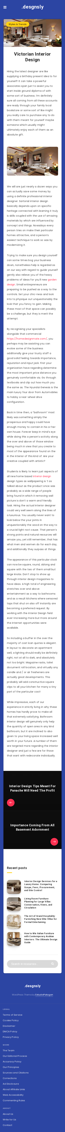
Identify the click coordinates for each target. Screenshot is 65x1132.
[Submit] (53, 963)
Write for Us (9, 1119)
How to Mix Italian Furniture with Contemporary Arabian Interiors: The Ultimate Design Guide (40, 938)
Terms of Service (13, 1014)
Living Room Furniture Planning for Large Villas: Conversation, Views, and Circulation (38, 903)
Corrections (10, 1078)
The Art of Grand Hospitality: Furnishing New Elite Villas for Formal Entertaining (40, 919)
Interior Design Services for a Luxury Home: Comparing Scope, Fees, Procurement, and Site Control (40, 886)
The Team (8, 1050)
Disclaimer (9, 1026)
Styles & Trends (18, 24)
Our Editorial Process (15, 1056)
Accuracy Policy (12, 1061)
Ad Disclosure (11, 1083)
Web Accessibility (13, 1095)
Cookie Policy (11, 1020)
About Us (8, 1114)
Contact (7, 1125)
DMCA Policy (10, 1031)
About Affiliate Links (14, 1089)
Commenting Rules (14, 1100)
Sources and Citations (16, 1072)
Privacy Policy (11, 1037)
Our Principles (11, 1067)
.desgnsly (32, 7)
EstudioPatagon (44, 994)
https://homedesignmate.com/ (27, 338)
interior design (42, 476)
